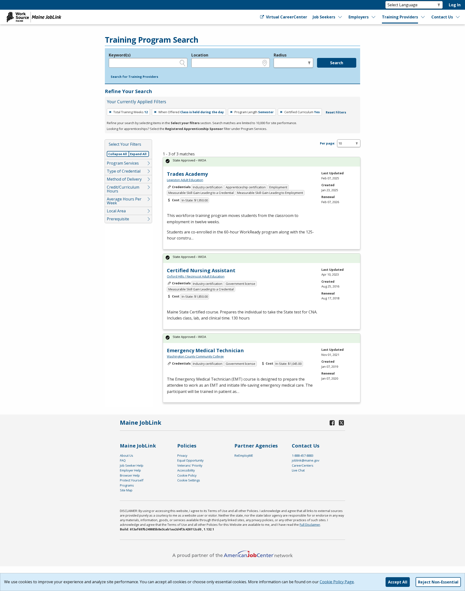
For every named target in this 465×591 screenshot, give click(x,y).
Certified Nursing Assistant (201, 270)
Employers (359, 17)
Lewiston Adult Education (185, 180)
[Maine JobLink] (34, 17)
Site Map (126, 490)
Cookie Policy (186, 475)
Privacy (182, 455)
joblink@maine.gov (305, 460)
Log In (455, 5)
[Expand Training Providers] (423, 17)
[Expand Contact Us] (458, 17)
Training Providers (400, 17)
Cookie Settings (188, 480)
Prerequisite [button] (118, 219)
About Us (126, 455)
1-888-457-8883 (302, 455)
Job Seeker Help (131, 465)
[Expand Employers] (374, 17)
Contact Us (442, 17)
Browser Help (130, 475)
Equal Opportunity (190, 460)
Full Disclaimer (310, 524)
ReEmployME (243, 455)
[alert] (261, 162)
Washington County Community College (195, 356)
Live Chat (298, 470)
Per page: (327, 143)
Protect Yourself (131, 480)
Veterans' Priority (189, 465)
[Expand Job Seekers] (340, 17)
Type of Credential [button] (123, 171)
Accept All (397, 582)
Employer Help (130, 470)
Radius (280, 55)
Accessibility (186, 470)
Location (199, 55)
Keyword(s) (120, 55)
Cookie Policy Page (337, 581)
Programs (127, 485)
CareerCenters (302, 465)
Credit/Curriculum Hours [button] (123, 189)
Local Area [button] (116, 211)
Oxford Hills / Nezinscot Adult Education (196, 276)
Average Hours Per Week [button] (124, 201)
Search (336, 62)
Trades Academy (187, 174)
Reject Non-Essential (438, 582)
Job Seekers (324, 17)
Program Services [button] (123, 163)
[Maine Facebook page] (332, 423)
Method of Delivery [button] (124, 179)
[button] (134, 77)
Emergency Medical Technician (205, 350)
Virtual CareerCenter (286, 17)
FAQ (123, 460)
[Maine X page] (341, 423)
